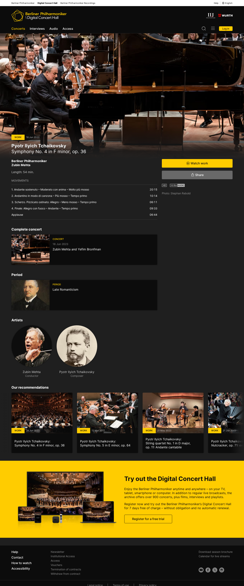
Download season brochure (216, 551)
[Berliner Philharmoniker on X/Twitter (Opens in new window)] (214, 570)
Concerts (18, 29)
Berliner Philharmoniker (23, 3)
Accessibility (20, 568)
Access (68, 29)
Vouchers (56, 565)
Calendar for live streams (214, 556)
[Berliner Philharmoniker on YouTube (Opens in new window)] (201, 570)
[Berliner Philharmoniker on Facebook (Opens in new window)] (207, 570)
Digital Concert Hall (47, 3)
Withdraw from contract (65, 573)
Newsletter (57, 551)
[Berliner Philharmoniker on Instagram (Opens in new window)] (221, 570)
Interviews (37, 29)
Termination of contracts (66, 569)
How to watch (21, 563)
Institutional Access (63, 556)
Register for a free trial (148, 519)
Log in (225, 28)
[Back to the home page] (39, 16)
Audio (53, 29)
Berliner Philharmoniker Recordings (77, 3)
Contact (17, 557)
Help (216, 3)
